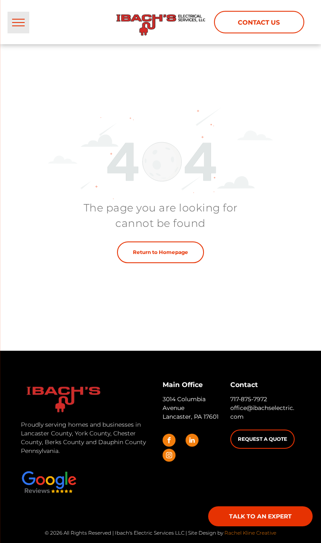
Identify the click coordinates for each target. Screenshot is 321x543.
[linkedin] (192, 441)
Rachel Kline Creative (250, 533)
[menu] (18, 22)
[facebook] (169, 441)
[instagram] (169, 456)
